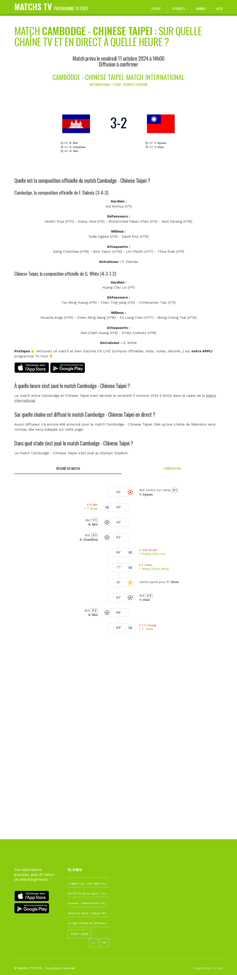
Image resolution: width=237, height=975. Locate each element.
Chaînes (201, 8)
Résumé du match (68, 468)
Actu (219, 8)
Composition (172, 468)
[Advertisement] (118, 715)
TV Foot (156, 8)
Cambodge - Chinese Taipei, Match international (118, 77)
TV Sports (178, 8)
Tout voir (79, 934)
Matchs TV (51, 6)
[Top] (224, 964)
